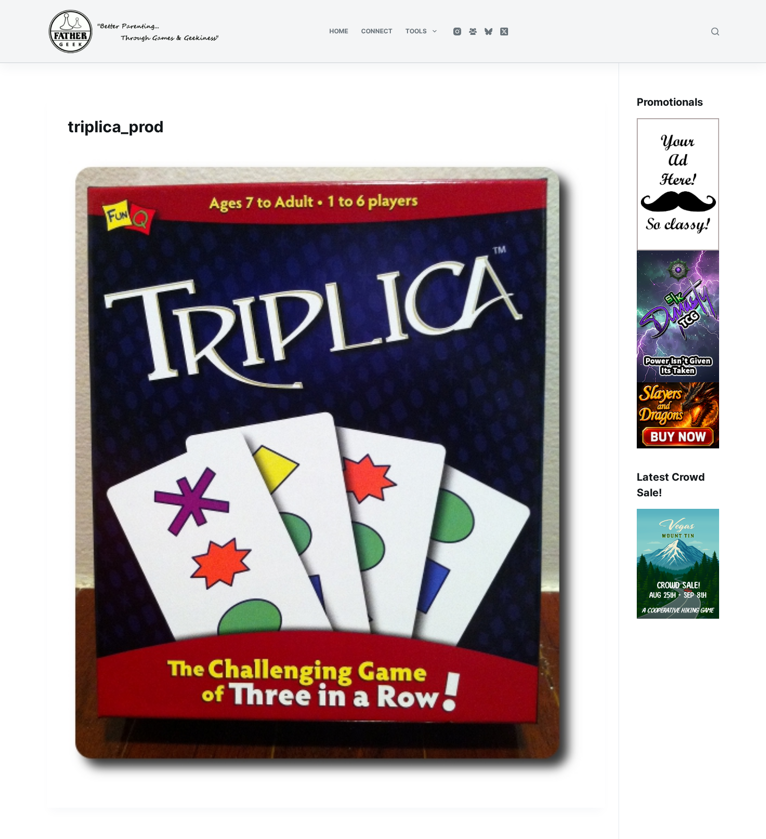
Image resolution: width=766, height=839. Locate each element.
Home (338, 31)
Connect (376, 31)
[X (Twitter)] (504, 31)
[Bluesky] (488, 31)
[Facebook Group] (473, 31)
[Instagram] (457, 31)
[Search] (715, 31)
